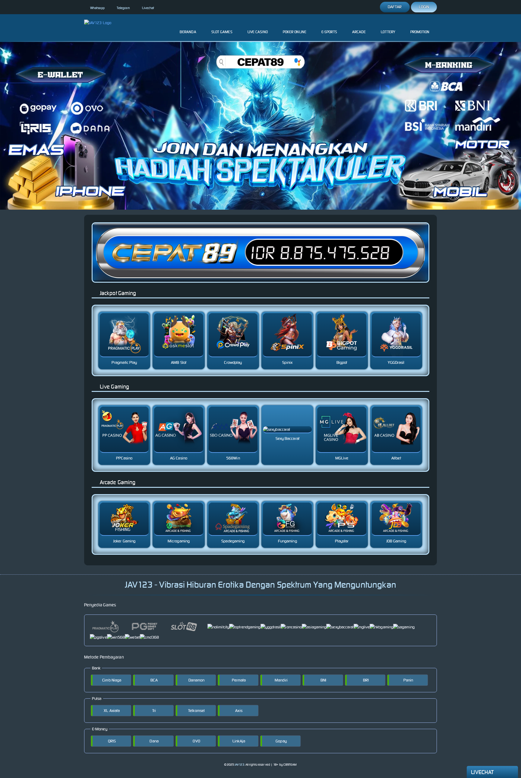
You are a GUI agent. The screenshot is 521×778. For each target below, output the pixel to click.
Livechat (148, 8)
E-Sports (329, 32)
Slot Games (221, 32)
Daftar (395, 6)
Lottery (388, 32)
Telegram (123, 8)
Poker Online (294, 32)
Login (424, 6)
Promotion (419, 32)
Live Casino (258, 32)
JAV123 (239, 765)
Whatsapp (97, 8)
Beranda (188, 32)
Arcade (359, 32)
